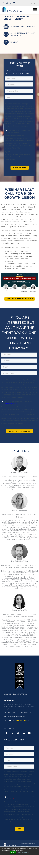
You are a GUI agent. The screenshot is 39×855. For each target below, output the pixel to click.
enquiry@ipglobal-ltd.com (16, 716)
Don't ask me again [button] (23, 852)
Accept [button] (13, 852)
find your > (18, 720)
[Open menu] (35, 9)
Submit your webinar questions (20, 298)
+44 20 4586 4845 (27, 712)
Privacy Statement (28, 843)
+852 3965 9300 (13, 712)
